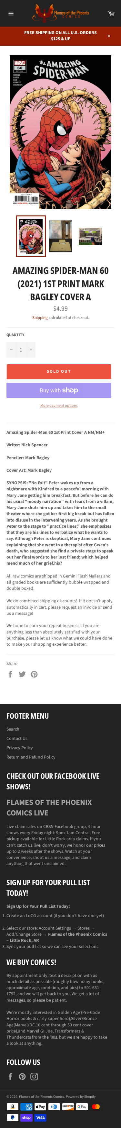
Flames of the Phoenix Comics (41, 1096)
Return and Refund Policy (30, 757)
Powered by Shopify (81, 1096)
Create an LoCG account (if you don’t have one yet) (55, 916)
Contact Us (16, 738)
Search (12, 729)
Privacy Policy (19, 748)
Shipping (40, 318)
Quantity (15, 335)
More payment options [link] (59, 405)
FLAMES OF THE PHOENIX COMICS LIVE (49, 808)
